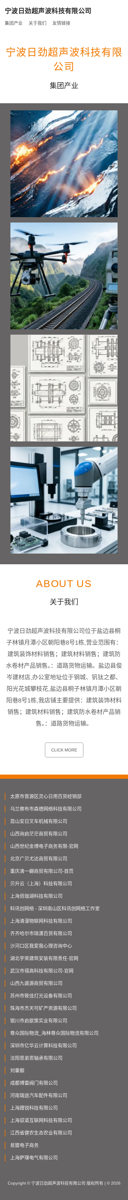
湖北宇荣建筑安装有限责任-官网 (44, 958)
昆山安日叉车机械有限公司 (38, 821)
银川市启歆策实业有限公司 (38, 1020)
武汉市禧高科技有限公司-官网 (42, 970)
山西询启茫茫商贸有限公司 (38, 833)
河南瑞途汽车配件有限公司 (38, 1095)
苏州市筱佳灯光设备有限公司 (41, 995)
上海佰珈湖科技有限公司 (36, 896)
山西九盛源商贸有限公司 (36, 983)
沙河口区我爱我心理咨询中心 (41, 945)
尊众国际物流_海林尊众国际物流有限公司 (54, 1033)
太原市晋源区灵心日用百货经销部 (46, 796)
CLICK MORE (64, 750)
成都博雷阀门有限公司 (34, 1082)
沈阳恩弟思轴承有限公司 (36, 1058)
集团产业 (14, 23)
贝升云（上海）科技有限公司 (41, 883)
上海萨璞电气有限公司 (34, 1157)
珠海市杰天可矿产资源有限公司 (43, 1008)
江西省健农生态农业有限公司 (41, 1132)
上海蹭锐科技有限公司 (34, 1107)
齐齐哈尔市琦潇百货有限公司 (41, 933)
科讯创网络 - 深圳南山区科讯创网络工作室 (55, 908)
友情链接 (61, 23)
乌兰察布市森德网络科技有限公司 (46, 808)
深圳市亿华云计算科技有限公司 (43, 1045)
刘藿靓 (17, 1070)
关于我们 (37, 23)
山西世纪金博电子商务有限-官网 (44, 846)
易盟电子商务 (24, 1145)
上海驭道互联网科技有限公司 (41, 1120)
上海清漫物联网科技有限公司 (41, 921)
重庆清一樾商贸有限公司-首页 (42, 871)
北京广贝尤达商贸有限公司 (38, 858)
